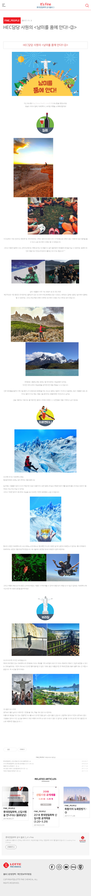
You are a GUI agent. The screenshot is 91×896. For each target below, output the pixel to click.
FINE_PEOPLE (40, 757)
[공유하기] (11, 749)
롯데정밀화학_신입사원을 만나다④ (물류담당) (16, 761)
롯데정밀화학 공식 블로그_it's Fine (19, 837)
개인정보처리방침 (24, 874)
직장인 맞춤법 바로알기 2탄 (11, 771)
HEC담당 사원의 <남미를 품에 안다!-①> (14, 768)
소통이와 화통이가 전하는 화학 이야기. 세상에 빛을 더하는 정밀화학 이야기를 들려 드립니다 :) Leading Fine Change (40, 841)
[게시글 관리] (14, 749)
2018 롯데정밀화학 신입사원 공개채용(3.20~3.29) (17, 763)
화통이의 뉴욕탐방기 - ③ (10, 766)
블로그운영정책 (9, 874)
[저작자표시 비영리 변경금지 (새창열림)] (30, 749)
